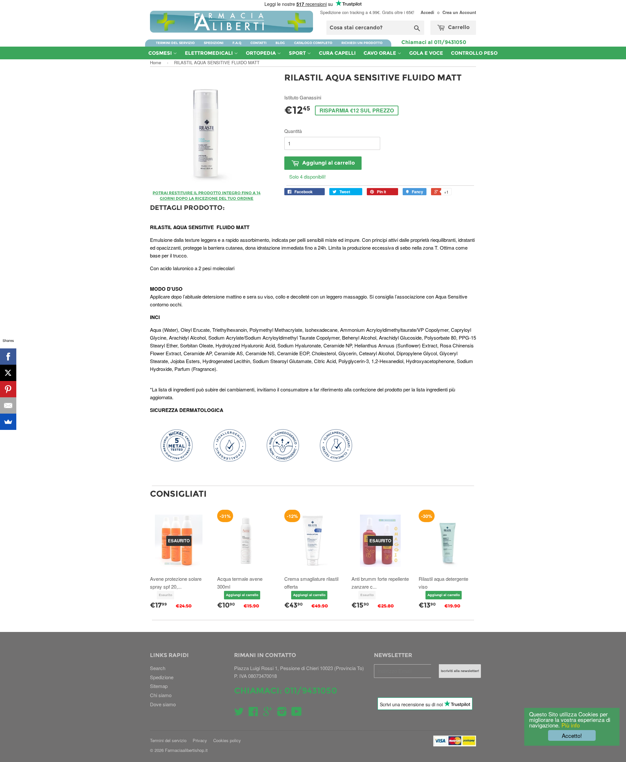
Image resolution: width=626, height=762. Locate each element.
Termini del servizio (175, 43)
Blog (280, 43)
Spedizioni (213, 43)
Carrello (458, 27)
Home (155, 62)
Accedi (427, 12)
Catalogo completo (313, 43)
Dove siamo (163, 704)
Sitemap (159, 685)
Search (157, 668)
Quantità (293, 131)
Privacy (200, 740)
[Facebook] (8, 356)
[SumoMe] (8, 422)
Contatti (258, 43)
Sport (298, 53)
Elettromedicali (209, 53)
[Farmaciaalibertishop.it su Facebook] (253, 713)
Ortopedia (261, 53)
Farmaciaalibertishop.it (186, 750)
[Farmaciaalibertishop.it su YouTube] (296, 713)
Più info (570, 725)
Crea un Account (459, 12)
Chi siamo (160, 695)
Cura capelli (337, 53)
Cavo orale (380, 53)
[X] (8, 373)
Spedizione (161, 677)
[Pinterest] (8, 389)
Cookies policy (227, 740)
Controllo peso (474, 53)
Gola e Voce (426, 53)
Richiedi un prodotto (361, 43)
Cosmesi (160, 53)
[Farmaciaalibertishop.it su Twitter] (239, 713)
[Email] (8, 405)
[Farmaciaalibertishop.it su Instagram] (282, 713)
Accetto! (572, 735)
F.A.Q (236, 43)
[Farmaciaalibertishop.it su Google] (268, 713)
